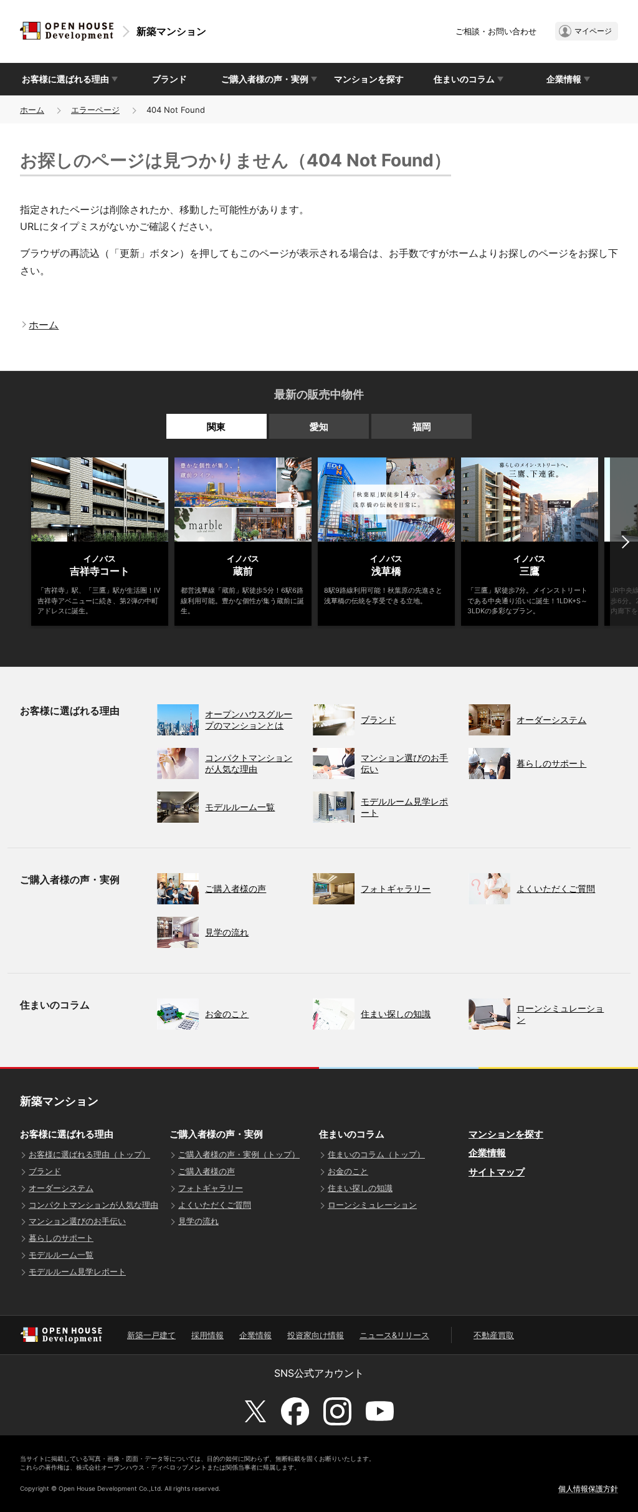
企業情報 (487, 1153)
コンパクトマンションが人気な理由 (93, 1205)
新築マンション (171, 31)
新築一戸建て (151, 1335)
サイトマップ (497, 1172)
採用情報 (207, 1335)
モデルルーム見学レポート (77, 1271)
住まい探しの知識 (360, 1188)
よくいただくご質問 (214, 1205)
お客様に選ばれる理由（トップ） (89, 1154)
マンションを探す (369, 79)
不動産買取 (494, 1335)
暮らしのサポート (61, 1238)
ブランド (169, 79)
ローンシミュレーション (372, 1205)
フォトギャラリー (210, 1188)
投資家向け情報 (315, 1335)
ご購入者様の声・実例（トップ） (239, 1154)
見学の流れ (198, 1221)
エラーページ (95, 110)
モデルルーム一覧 (61, 1255)
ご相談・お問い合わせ (495, 31)
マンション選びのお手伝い (77, 1221)
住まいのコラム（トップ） (376, 1154)
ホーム (32, 110)
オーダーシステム (61, 1188)
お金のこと (348, 1171)
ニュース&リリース (394, 1335)
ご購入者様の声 (206, 1171)
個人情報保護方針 (588, 1488)
